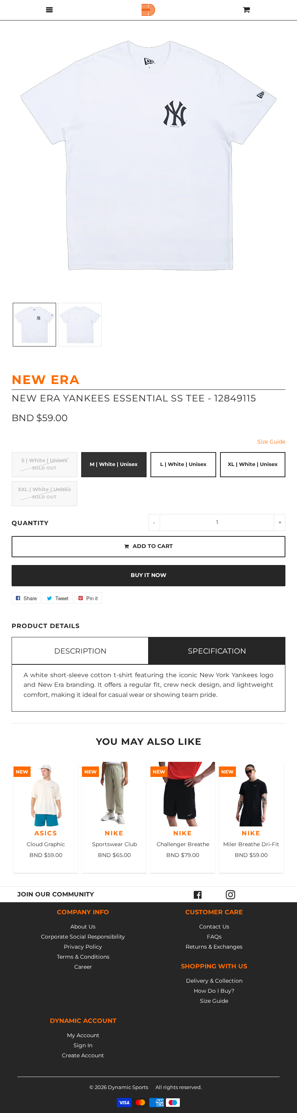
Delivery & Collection (214, 980)
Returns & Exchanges (214, 946)
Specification (217, 651)
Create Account (83, 1055)
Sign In (82, 1045)
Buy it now (148, 575)
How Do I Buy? (214, 990)
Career (83, 966)
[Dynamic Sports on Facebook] (198, 894)
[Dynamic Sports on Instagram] (230, 894)
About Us (83, 926)
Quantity (30, 523)
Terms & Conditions (83, 956)
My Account (83, 1035)
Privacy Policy (83, 946)
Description (80, 651)
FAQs (214, 936)
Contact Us (214, 926)
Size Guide (271, 441)
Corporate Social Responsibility (83, 936)
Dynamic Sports (128, 1087)
